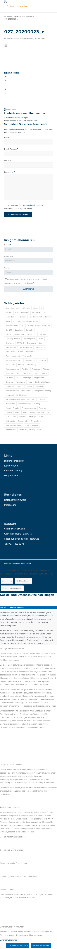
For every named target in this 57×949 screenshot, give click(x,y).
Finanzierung (31, 365)
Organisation (42, 399)
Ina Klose (41, 39)
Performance (10, 404)
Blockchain (17, 321)
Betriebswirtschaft (35, 317)
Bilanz (8, 321)
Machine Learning (12, 391)
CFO (22, 326)
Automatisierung (11, 317)
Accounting (10, 308)
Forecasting (36, 369)
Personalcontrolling (24, 404)
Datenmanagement (13, 356)
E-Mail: (7, 245)
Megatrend (10, 395)
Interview (44, 373)
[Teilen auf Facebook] (8, 76)
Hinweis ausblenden (41, 945)
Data (40, 343)
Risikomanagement (37, 412)
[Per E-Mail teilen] (8, 94)
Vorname (8, 268)
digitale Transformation (14, 360)
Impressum (10, 504)
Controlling (42, 334)
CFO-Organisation (33, 326)
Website (7, 160)
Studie (41, 417)
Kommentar (9, 172)
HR (25, 373)
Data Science (40, 347)
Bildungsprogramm (14, 460)
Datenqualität (27, 356)
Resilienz (9, 412)
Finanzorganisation (12, 369)
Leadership (10, 386)
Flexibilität (25, 369)
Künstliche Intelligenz (42, 382)
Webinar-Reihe (11, 430)
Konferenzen (20, 382)
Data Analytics (11, 347)
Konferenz (9, 382)
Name (7, 137)
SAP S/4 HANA (11, 417)
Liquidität (20, 386)
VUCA (27, 426)
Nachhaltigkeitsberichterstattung (17, 399)
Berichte (23, 317)
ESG (7, 365)
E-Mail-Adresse (11, 149)
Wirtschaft (22, 430)
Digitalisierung (30, 360)
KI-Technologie (26, 378)
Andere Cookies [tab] (7, 889)
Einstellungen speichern (18, 945)
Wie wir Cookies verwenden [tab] (12, 607)
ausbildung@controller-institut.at (21, 538)
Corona (40, 339)
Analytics (9, 313)
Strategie (32, 417)
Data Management (25, 347)
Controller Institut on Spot (15, 334)
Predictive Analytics (12, 408)
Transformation (23, 421)
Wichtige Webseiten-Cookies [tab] (12, 648)
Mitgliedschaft (11, 475)
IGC (36, 373)
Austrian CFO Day (38, 313)
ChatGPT (9, 330)
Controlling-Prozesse (13, 339)
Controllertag (31, 334)
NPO (33, 399)
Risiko (25, 412)
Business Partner (12, 326)
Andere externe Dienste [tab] (10, 807)
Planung (37, 404)
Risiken (17, 412)
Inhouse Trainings (13, 470)
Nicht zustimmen (24, 581)
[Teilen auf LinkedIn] (8, 89)
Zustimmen (7, 581)
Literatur (29, 386)
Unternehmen (36, 421)
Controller (29, 330)
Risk (48, 412)
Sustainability (10, 421)
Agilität (35, 308)
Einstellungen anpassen (12, 588)
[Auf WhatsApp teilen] (8, 85)
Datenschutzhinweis (27, 205)
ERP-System (42, 360)
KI (17, 378)
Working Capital (35, 430)
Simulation (22, 417)
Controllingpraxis (29, 339)
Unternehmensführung (14, 426)
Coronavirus (10, 343)
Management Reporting (42, 391)
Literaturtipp (39, 386)
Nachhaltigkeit (21, 395)
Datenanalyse (30, 352)
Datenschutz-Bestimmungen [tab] (12, 927)
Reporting (42, 408)
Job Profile (9, 378)
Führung (46, 369)
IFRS (30, 373)
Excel (13, 365)
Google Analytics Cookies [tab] (11, 765)
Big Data (48, 317)
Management (26, 391)
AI (41, 308)
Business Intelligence (30, 321)
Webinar (35, 426)
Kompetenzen (39, 378)
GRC (19, 373)
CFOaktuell (46, 326)
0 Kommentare (27, 39)
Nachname (8, 256)
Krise (30, 382)
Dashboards (31, 343)
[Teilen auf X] (8, 80)
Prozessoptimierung (29, 408)
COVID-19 (20, 343)
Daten (20, 352)
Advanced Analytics (23, 308)
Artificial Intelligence (22, 313)
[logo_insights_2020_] (23, 6)
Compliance (19, 330)
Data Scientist (10, 352)
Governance (10, 373)
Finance (21, 365)
